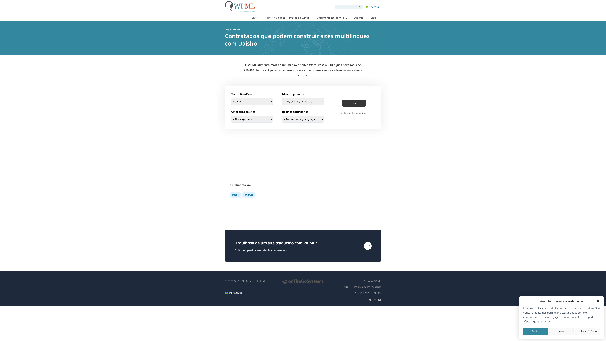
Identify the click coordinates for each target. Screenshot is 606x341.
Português (235, 292)
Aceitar (535, 331)
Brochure (248, 194)
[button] (598, 301)
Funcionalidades (275, 17)
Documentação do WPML (331, 17)
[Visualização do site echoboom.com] (261, 159)
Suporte (358, 17)
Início (255, 17)
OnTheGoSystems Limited (249, 281)
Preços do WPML (299, 17)
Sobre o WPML (372, 281)
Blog (373, 17)
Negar (561, 331)
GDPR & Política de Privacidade (362, 287)
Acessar (375, 7)
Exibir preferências (587, 331)
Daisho (235, 194)
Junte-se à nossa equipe (367, 292)
